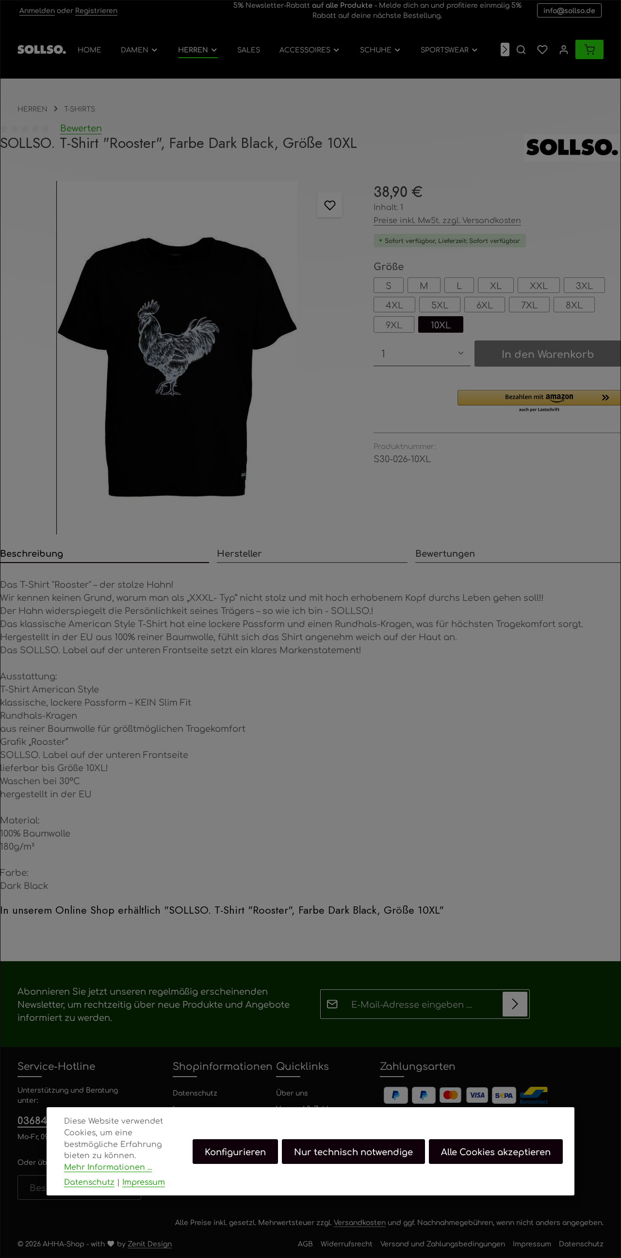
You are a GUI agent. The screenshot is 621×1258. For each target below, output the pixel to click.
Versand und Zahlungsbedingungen (442, 1243)
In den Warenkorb (548, 353)
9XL (394, 324)
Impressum (532, 1243)
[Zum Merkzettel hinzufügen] (329, 205)
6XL (484, 304)
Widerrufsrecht (347, 1243)
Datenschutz (195, 1092)
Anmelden (37, 10)
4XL (394, 304)
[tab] (104, 553)
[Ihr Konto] (563, 49)
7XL (529, 304)
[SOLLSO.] (572, 147)
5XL (439, 304)
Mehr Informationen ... (108, 1166)
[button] (539, 401)
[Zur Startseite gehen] (41, 49)
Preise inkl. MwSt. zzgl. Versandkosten (447, 220)
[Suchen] (521, 49)
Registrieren (96, 10)
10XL (441, 324)
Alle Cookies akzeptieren (496, 1151)
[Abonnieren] (515, 1004)
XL (496, 285)
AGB (305, 1243)
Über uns (292, 1092)
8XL (574, 304)
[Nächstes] (505, 49)
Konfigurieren (235, 1151)
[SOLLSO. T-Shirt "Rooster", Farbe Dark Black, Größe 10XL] (177, 357)
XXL (539, 285)
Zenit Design (150, 1243)
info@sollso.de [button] (569, 10)
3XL (584, 285)
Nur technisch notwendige (353, 1151)
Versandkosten (360, 1222)
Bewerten (81, 127)
